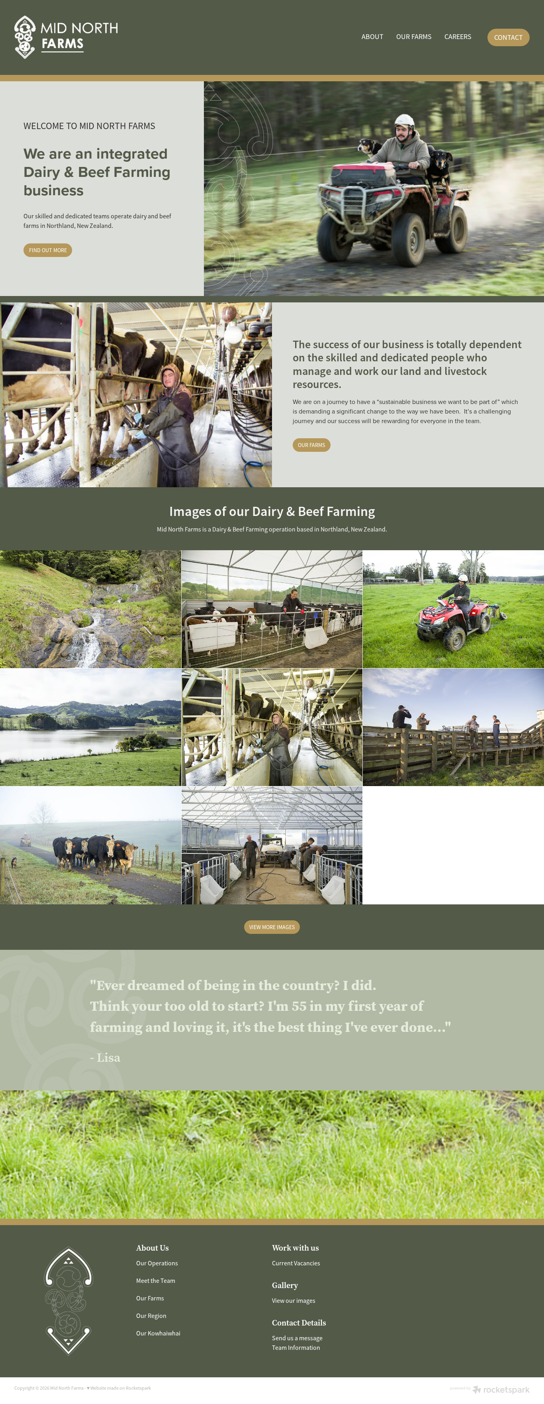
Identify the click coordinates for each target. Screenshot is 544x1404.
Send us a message (297, 1338)
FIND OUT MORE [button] (48, 250)
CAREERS (458, 36)
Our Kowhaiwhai (158, 1333)
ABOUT (373, 36)
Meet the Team (155, 1281)
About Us (152, 1248)
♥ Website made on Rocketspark (119, 1388)
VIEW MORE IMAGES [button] (272, 927)
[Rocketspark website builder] (490, 1390)
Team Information (296, 1348)
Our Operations (157, 1263)
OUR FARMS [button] (311, 445)
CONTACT (508, 37)
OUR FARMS (414, 36)
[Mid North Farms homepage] (65, 37)
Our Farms (150, 1298)
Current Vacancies (296, 1263)
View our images (293, 1301)
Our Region (151, 1316)
